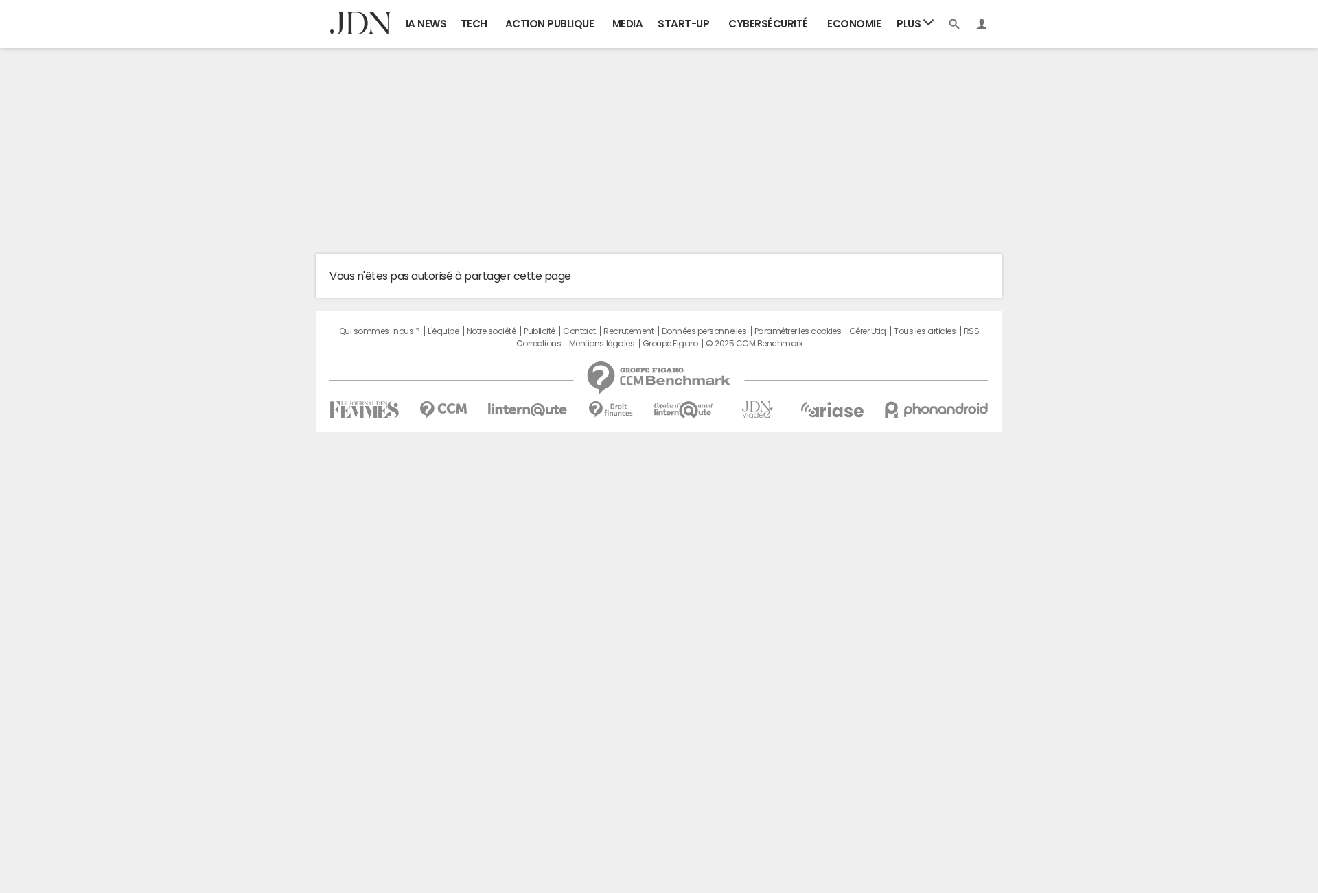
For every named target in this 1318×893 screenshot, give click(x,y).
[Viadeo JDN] (757, 409)
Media (627, 24)
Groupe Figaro (670, 344)
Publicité (539, 331)
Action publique (549, 24)
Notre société (491, 331)
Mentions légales (601, 344)
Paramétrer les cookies (797, 331)
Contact (579, 331)
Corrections (539, 344)
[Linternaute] (528, 409)
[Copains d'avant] (684, 409)
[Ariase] (832, 409)
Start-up (683, 24)
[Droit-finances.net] (610, 409)
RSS (972, 331)
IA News (426, 24)
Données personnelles (704, 331)
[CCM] (443, 409)
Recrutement (628, 331)
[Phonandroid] (936, 409)
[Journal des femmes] (364, 409)
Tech (474, 24)
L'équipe (443, 331)
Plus (910, 24)
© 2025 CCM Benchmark (754, 344)
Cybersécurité (768, 24)
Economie (854, 24)
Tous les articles (925, 331)
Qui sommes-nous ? (379, 331)
